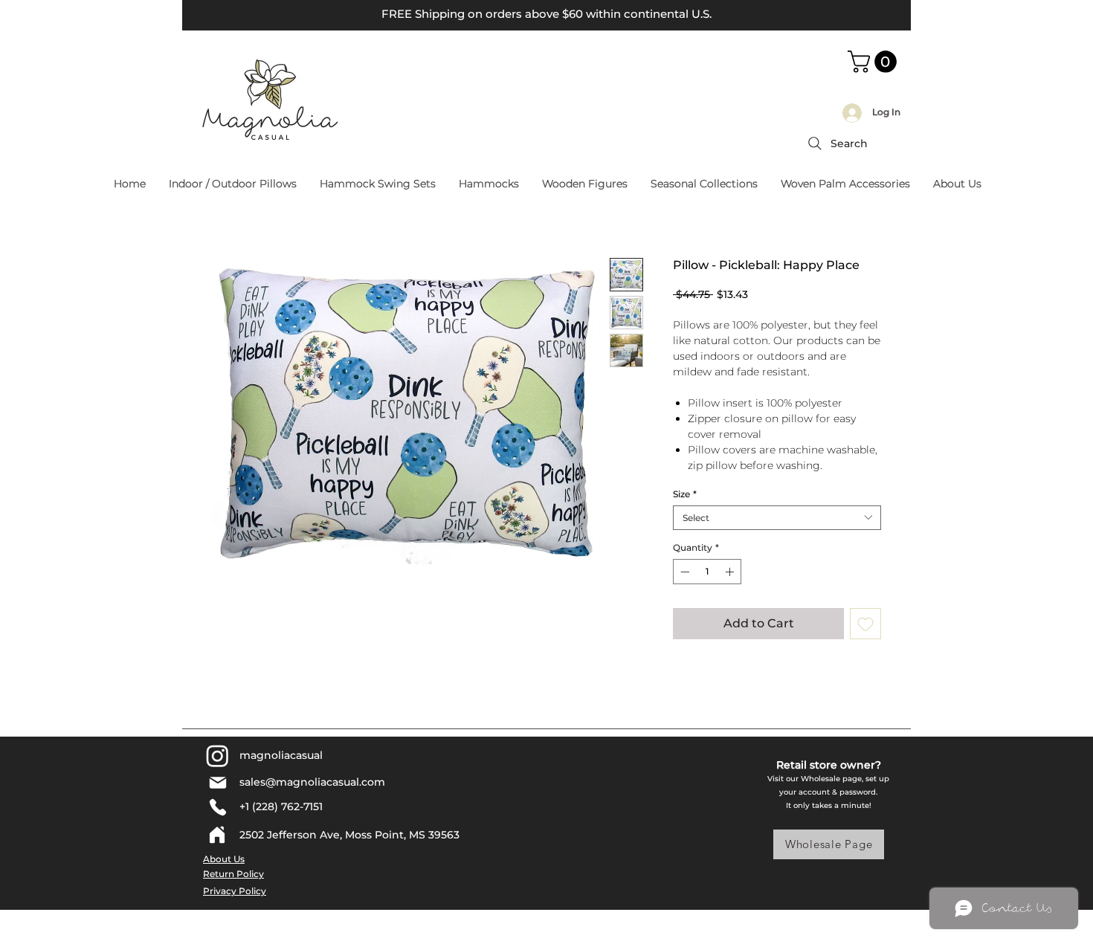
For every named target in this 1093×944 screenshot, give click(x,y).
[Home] (217, 834)
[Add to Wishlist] (865, 623)
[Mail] (217, 783)
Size (685, 494)
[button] (875, 62)
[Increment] (731, 571)
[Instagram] (217, 755)
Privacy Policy (234, 890)
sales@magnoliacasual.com (312, 782)
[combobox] (777, 517)
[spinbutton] (707, 571)
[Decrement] (683, 571)
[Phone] (217, 807)
